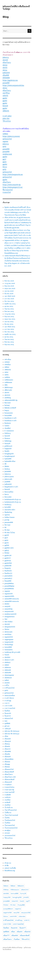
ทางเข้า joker (7, 116)
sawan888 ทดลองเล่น (11, 599)
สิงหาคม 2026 (9, 281)
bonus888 (8, 415)
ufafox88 (7, 672)
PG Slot (7, 530)
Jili (5, 464)
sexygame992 (9, 616)
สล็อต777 (7, 749)
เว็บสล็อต (7, 823)
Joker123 (7, 474)
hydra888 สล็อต (9, 461)
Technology (8, 644)
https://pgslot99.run (10, 80)
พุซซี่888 (7, 723)
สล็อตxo (7, 767)
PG (5, 527)
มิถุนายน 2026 (9, 286)
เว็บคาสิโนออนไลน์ (10, 810)
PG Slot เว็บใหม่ (9, 532)
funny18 (7, 443)
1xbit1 (6, 375)
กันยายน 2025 (9, 309)
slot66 (5, 67)
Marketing (8, 512)
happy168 (7, 448)
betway (7, 405)
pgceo (6, 543)
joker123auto (9, 476)
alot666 (7, 395)
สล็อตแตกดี (8, 782)
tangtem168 (8, 642)
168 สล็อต (7, 359)
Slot (5, 619)
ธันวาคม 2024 (9, 332)
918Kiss (7, 377)
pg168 (6, 535)
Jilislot (6, 466)
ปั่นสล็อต (7, 711)
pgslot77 (7, 558)
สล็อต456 (7, 741)
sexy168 (7, 606)
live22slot (8, 497)
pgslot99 (7, 560)
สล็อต (6, 736)
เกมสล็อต (7, 800)
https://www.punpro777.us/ (13, 187)
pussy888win (9, 588)
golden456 (8, 446)
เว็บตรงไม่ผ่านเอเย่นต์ (11, 815)
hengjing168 (9, 454)
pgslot (5, 98)
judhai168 (6, 73)
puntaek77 (8, 578)
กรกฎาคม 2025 (9, 314)
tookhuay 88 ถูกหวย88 (12, 652)
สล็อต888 (6, 75)
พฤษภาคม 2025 (9, 319)
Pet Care (7, 525)
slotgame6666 (9, 627)
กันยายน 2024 (9, 339)
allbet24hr (8, 390)
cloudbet (7, 428)
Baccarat (7, 403)
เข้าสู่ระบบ (7, 863)
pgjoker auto (9, 548)
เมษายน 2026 (9, 291)
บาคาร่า (7, 703)
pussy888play (9, 586)
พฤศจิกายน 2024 (10, 334)
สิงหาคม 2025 (9, 311)
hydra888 (7, 459)
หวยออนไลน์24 (9, 787)
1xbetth (5, 95)
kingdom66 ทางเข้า (11, 487)
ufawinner (8, 678)
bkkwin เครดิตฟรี (10, 408)
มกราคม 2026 (9, 299)
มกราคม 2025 (9, 329)
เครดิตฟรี (7, 802)
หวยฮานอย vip (9, 790)
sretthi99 (7, 634)
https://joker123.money (11, 136)
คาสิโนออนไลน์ (9, 688)
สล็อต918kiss (8, 759)
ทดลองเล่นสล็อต (9, 695)
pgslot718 (7, 555)
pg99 (4, 162)
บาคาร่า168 (8, 706)
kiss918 (5, 106)
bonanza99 (8, 413)
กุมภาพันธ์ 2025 (9, 327)
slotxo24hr (8, 632)
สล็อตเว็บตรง (7, 62)
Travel (6, 655)
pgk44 (6, 550)
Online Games (9, 517)
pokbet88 (7, 566)
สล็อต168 (7, 739)
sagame (5, 141)
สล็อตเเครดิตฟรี (9, 779)
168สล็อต (7, 364)
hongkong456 (9, 456)
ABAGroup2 (8, 387)
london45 (7, 504)
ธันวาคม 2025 (9, 301)
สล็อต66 (7, 746)
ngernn (7, 515)
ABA (5, 385)
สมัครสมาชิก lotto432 (11, 731)
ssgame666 (8, 637)
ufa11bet (7, 657)
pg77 (4, 159)
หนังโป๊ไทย (6, 93)
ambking (7, 398)
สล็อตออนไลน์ (9, 769)
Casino (6, 426)
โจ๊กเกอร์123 (7, 121)
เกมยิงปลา (7, 797)
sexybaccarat (7, 154)
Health (6, 451)
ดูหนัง (4, 146)
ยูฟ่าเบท (6, 726)
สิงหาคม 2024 (9, 342)
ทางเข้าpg (7, 700)
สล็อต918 (7, 756)
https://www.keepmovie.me (13, 174)
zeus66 (7, 683)
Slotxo (6, 629)
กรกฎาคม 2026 (9, 283)
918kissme (8, 382)
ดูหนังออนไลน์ (7, 139)
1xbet (6, 372)
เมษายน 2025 (9, 321)
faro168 (7, 436)
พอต (5, 721)
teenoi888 (8, 647)
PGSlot (6, 553)
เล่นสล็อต (7, 805)
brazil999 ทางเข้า (10, 418)
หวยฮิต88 (7, 795)
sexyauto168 (9, 611)
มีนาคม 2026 (8, 293)
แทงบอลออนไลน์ (9, 835)
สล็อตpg (7, 764)
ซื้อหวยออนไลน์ (8, 190)
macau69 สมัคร (9, 510)
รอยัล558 (7, 728)
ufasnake (22, 916)
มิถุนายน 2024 (9, 344)
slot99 (5, 65)
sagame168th (9, 596)
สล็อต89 (7, 754)
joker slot (6, 118)
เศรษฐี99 (7, 830)
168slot (7, 362)
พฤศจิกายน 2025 (10, 304)
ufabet (6, 665)
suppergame (8, 639)
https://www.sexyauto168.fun (13, 85)
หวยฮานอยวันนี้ (9, 792)
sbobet (6, 604)
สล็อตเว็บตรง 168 (10, 777)
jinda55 (26, 897)
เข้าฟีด (6, 865)
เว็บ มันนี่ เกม (8, 807)
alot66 (6, 392)
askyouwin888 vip (10, 400)
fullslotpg (7, 441)
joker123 (6, 57)
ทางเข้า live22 (9, 698)
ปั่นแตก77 (7, 716)
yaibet (6, 680)
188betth (6, 111)
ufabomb (7, 670)
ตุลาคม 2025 (8, 306)
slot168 (5, 60)
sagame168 (8, 594)
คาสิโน (6, 685)
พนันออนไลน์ (8, 718)
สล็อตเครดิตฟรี (9, 772)
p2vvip (6, 520)
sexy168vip (8, 609)
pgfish (6, 545)
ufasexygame (9, 675)
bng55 (6, 410)
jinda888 (7, 471)
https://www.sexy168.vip (12, 185)
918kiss (5, 134)
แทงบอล (7, 833)
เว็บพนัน (7, 818)
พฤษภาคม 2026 (9, 288)
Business (7, 423)
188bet (6, 367)
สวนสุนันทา (8, 784)
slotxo (5, 88)
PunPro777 (8, 573)
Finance (7, 438)
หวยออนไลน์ (7, 192)
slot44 (5, 70)
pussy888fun (9, 583)
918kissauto (8, 380)
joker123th (8, 479)
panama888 (8, 522)
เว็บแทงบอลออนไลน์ (10, 828)
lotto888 (7, 507)
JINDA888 (6, 78)
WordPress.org (9, 870)
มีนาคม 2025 (8, 324)
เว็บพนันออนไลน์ (9, 820)
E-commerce (9, 431)
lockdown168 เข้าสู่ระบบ (12, 499)
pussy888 (6, 83)
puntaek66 (8, 576)
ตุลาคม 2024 (8, 337)
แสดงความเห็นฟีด (10, 868)
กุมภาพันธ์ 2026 (9, 296)
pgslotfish (8, 563)
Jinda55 (7, 469)
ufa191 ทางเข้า (9, 660)
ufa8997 (7, 662)
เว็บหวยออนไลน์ (9, 825)
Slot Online (8, 622)
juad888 (7, 482)
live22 (5, 167)
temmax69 (8, 650)
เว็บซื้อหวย (7, 812)
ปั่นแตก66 (7, 713)
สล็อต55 (7, 744)
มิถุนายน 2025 (9, 316)
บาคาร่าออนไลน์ (9, 708)
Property (7, 568)
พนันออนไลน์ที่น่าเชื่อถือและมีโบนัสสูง (12, 947)
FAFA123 (7, 433)
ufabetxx (7, 667)
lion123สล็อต (8, 492)
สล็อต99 (7, 762)
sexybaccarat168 (10, 614)
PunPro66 (8, 571)
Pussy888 (7, 581)
